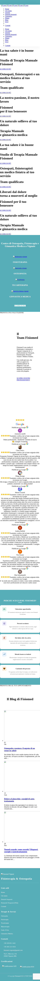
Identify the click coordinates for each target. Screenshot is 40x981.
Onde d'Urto (5, 930)
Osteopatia (4, 916)
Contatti (3, 906)
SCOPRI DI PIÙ (5, 69)
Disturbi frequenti (6, 899)
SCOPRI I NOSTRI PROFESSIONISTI (23, 379)
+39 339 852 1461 (10, 943)
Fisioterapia (4, 919)
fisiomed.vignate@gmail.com (13, 950)
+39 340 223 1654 (10, 947)
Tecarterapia (5, 923)
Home (3, 892)
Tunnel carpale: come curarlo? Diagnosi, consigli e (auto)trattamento (21, 850)
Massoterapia (5, 926)
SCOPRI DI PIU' (20, 306)
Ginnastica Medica (7, 933)
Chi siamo (4, 896)
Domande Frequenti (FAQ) (9, 903)
